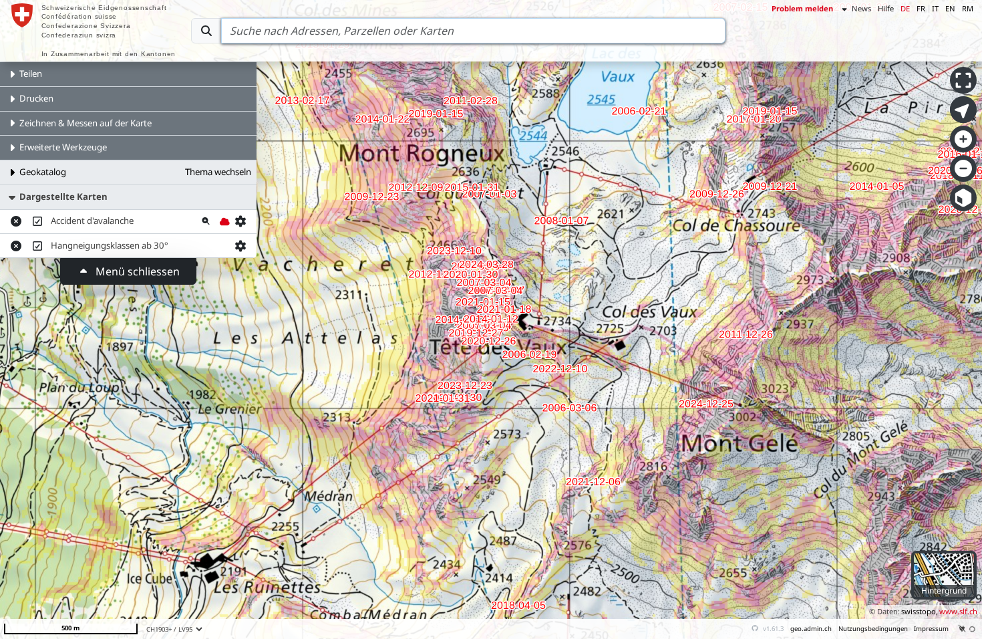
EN (950, 8)
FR (921, 8)
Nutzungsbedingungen (873, 628)
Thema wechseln (218, 172)
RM (967, 8)
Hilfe (886, 8)
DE (905, 8)
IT (935, 8)
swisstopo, (919, 611)
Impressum (931, 628)
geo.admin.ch (811, 628)
